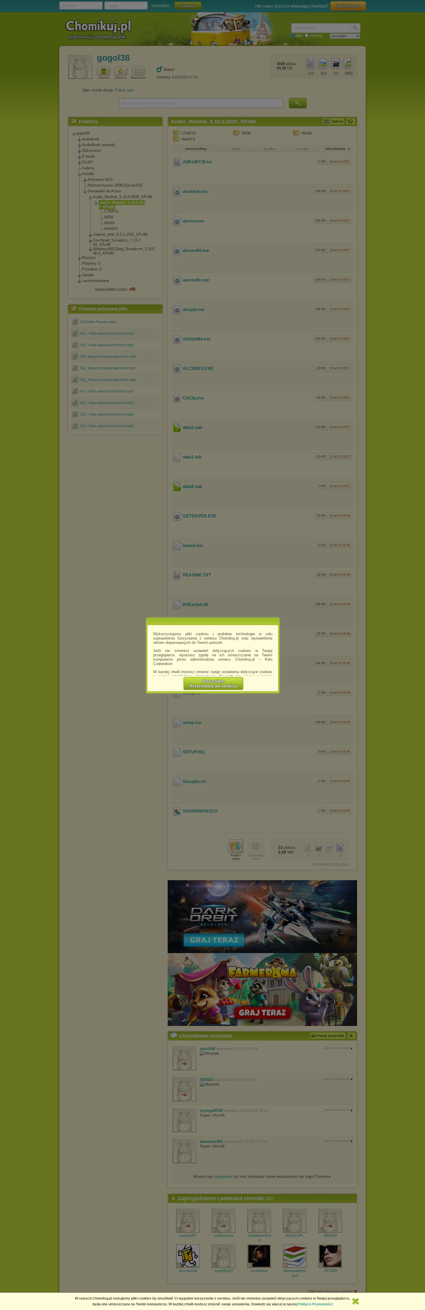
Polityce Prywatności (315, 1304)
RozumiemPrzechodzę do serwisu (213, 683)
